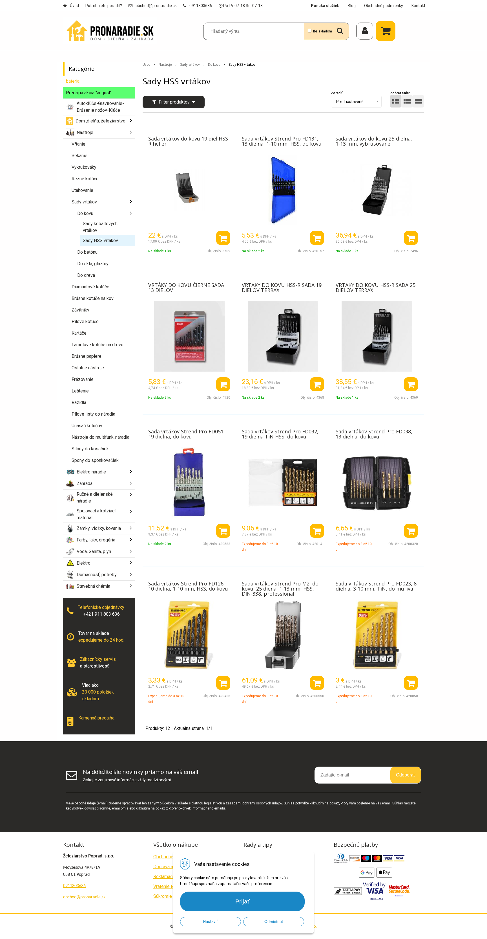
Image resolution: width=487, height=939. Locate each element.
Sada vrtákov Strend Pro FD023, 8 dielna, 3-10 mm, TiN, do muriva (376, 586)
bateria (72, 81)
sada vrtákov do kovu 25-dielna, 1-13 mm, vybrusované (374, 141)
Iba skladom (322, 31)
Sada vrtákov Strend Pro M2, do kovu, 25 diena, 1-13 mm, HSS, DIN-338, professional (280, 588)
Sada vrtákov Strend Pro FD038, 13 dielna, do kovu (374, 434)
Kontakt (418, 5)
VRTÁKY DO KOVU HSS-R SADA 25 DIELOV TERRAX (375, 287)
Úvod (74, 5)
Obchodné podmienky (383, 5)
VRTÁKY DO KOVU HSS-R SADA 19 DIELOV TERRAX (282, 287)
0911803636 (200, 5)
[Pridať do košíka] (223, 238)
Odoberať (405, 775)
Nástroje (165, 65)
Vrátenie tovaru (168, 886)
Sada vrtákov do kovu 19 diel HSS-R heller (189, 141)
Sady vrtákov (190, 65)
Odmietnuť (273, 921)
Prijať (242, 901)
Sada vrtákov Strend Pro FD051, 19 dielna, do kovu (186, 434)
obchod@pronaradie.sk (156, 5)
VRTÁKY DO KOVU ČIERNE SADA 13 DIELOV (186, 287)
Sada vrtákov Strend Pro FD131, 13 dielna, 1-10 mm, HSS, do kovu (282, 141)
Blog (352, 5)
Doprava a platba (169, 866)
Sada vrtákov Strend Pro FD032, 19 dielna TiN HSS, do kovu (280, 434)
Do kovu (214, 65)
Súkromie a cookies (172, 896)
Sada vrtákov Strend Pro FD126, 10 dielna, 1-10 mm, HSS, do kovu (188, 586)
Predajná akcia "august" (89, 92)
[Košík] (387, 31)
